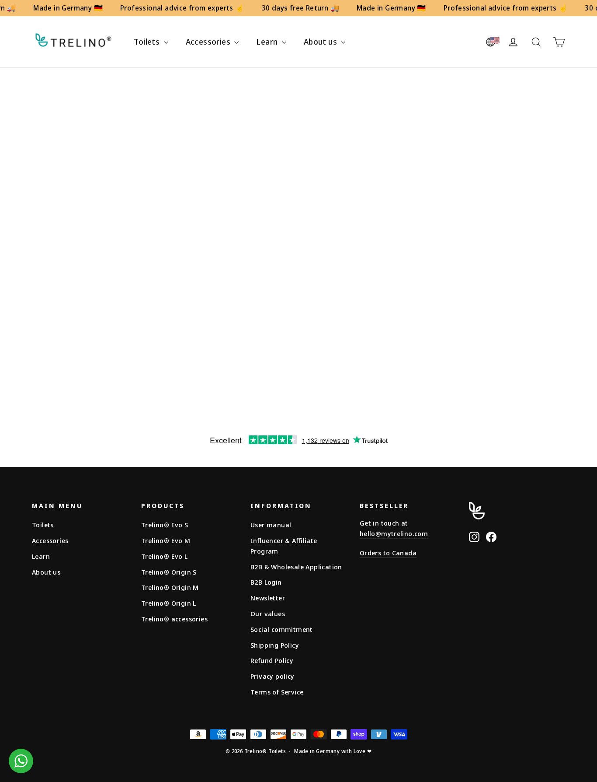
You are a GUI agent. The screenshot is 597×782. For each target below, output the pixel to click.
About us (321, 41)
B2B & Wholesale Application (296, 566)
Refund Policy (271, 660)
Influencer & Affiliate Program (283, 545)
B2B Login (266, 582)
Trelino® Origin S (169, 572)
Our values (267, 613)
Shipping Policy (274, 645)
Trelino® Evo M (166, 540)
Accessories (209, 41)
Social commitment (281, 629)
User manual (270, 524)
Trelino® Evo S (164, 524)
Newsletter (267, 597)
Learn (267, 41)
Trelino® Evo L (164, 556)
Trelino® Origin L (168, 603)
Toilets (147, 41)
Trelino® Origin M (170, 587)
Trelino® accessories (174, 618)
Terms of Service (276, 691)
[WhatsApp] (21, 761)
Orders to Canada (388, 552)
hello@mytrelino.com (394, 533)
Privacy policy (272, 676)
